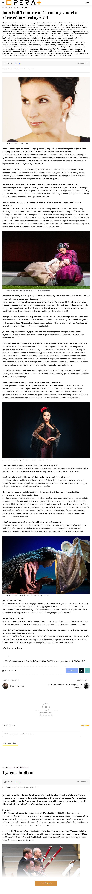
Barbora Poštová (9, 787)
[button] (4, 2)
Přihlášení (85, 725)
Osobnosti (17, 7)
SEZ (83, 661)
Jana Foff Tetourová (50, 661)
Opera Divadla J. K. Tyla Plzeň (70, 661)
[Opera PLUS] (23, 2)
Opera (10, 7)
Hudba (4, 7)
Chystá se (6, 767)
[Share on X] (81, 670)
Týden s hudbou (22, 767)
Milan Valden (7, 69)
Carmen (22, 661)
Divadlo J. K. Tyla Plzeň (34, 661)
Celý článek (46, 883)
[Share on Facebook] (15, 63)
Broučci (15, 661)
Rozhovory (26, 7)
